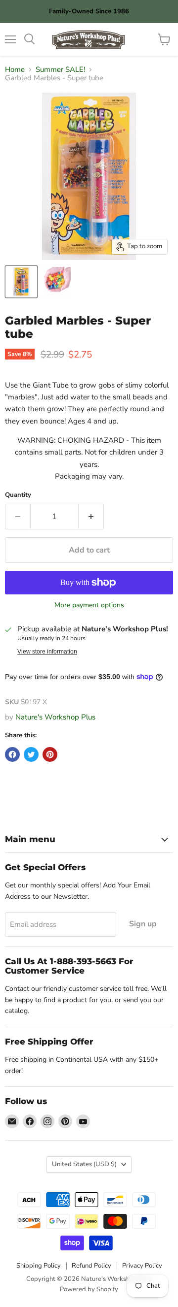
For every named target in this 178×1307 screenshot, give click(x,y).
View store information (47, 651)
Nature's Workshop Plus (55, 717)
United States (84, 1164)
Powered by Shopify (89, 1289)
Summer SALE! (60, 69)
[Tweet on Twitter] (31, 754)
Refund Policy (91, 1265)
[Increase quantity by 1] (91, 516)
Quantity (18, 495)
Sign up (143, 923)
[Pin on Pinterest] (50, 754)
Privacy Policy (142, 1265)
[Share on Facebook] (12, 754)
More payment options (89, 605)
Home (15, 69)
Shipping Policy (38, 1265)
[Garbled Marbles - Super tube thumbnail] (21, 281)
